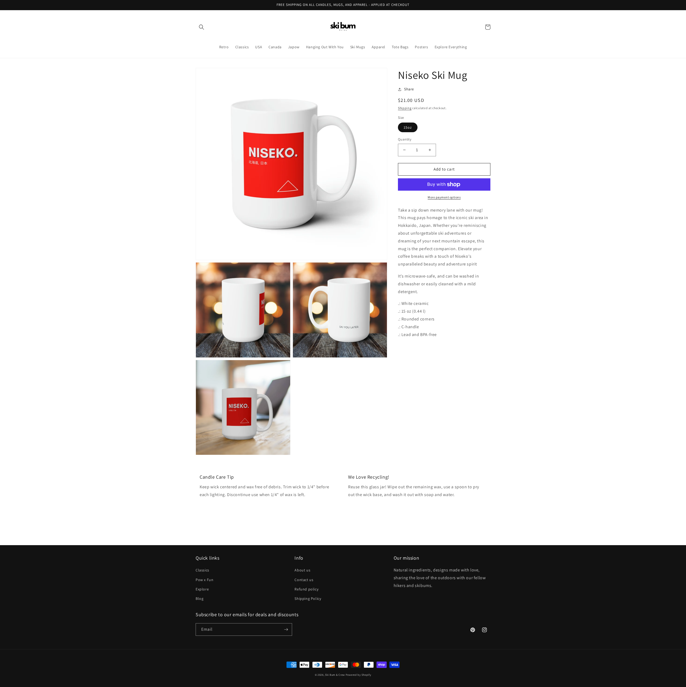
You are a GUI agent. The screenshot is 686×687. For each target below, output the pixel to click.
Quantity (404, 139)
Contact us (303, 579)
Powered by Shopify (358, 675)
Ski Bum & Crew (335, 675)
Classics (202, 570)
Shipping (405, 108)
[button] (201, 27)
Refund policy (306, 589)
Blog (199, 598)
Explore (202, 589)
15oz (408, 127)
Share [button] (409, 89)
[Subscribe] (286, 629)
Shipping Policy (307, 598)
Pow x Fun (204, 579)
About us (302, 570)
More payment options (444, 197)
